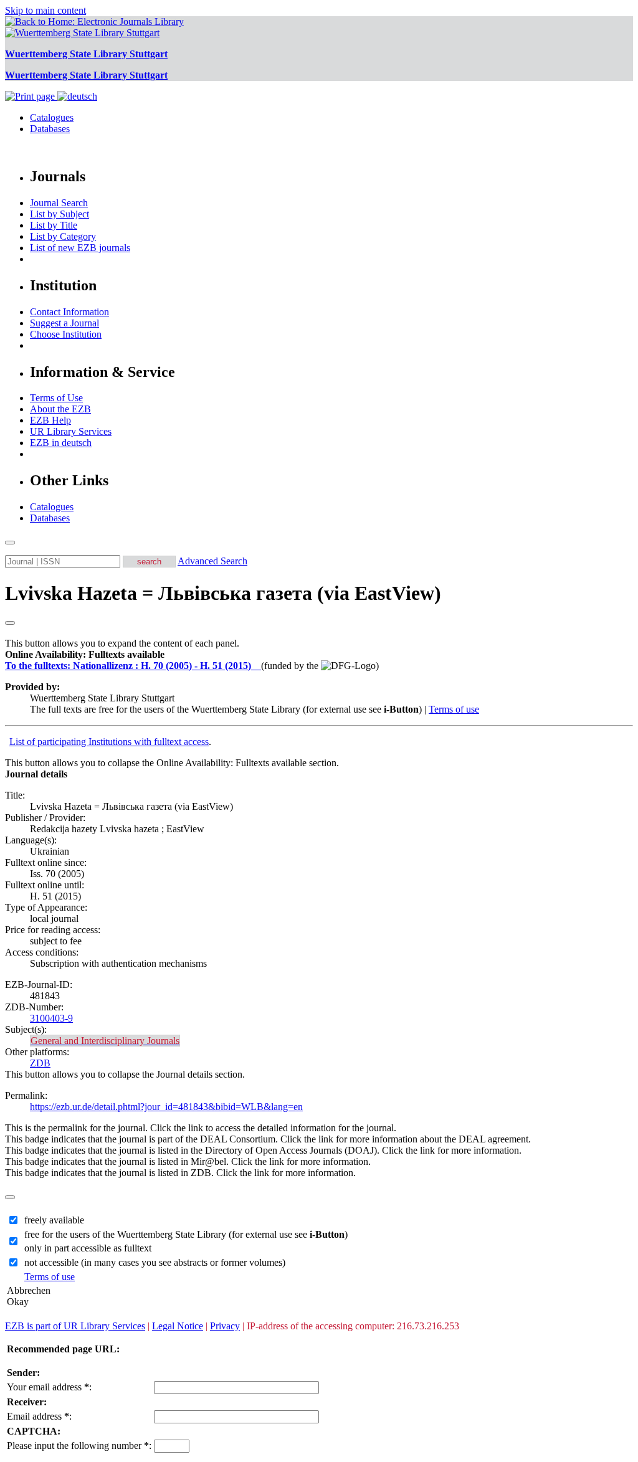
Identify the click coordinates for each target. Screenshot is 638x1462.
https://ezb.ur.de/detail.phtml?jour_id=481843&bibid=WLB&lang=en (166, 1106)
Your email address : (49, 1387)
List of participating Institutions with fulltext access (109, 741)
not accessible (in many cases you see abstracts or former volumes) (154, 1262)
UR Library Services (71, 431)
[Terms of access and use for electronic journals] (257, 665)
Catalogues (52, 117)
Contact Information (69, 311)
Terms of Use (56, 397)
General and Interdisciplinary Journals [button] (105, 1040)
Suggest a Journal (64, 323)
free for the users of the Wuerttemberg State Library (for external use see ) (186, 1234)
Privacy (225, 1326)
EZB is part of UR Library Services (75, 1326)
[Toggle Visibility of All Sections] (10, 623)
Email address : (39, 1416)
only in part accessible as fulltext (87, 1248)
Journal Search (59, 202)
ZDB (40, 1063)
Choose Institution (66, 334)
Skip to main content (45, 10)
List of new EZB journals (80, 247)
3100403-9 (51, 1018)
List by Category (63, 236)
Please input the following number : (79, 1445)
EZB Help (50, 420)
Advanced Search (212, 561)
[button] (84, 654)
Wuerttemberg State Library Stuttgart (86, 54)
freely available (54, 1220)
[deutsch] (77, 96)
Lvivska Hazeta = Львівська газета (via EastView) (223, 593)
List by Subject (59, 214)
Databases (50, 128)
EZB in (61, 442)
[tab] (319, 654)
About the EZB (60, 409)
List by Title (53, 225)
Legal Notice (177, 1326)
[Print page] (31, 96)
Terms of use (454, 709)
